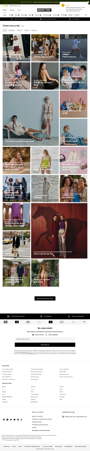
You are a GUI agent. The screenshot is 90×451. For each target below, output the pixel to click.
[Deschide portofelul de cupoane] (67, 10)
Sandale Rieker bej (7, 371)
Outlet (6, 5)
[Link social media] (4, 420)
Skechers (33, 399)
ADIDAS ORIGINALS (7, 397)
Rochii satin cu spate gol (8, 379)
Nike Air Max (63, 371)
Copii (19, 10)
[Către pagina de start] (11, 413)
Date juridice (58, 446)
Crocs (32, 389)
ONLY (61, 389)
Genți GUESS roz (6, 376)
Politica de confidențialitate (32, 446)
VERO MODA (34, 402)
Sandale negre (35, 376)
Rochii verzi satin (64, 374)
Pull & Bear (5, 402)
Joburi (20, 446)
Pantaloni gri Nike (7, 374)
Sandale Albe (34, 379)
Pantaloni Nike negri (36, 374)
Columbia (62, 397)
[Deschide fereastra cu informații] (88, 2)
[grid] (45, 161)
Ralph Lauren (34, 397)
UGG (32, 391)
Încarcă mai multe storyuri (45, 298)
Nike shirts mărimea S (36, 371)
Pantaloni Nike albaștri (37, 369)
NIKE (61, 399)
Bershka (4, 391)
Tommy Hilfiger (35, 394)
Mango (4, 386)
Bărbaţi (12, 10)
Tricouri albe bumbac (7, 369)
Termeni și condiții (47, 446)
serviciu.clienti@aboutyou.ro (29, 353)
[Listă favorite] (81, 10)
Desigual (33, 386)
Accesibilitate (68, 446)
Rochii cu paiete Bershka (66, 376)
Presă (14, 446)
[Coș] (86, 10)
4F (2, 389)
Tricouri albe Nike (64, 369)
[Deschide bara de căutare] (85, 15)
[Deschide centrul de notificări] (76, 10)
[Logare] (71, 10)
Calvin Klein (63, 394)
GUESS (4, 399)
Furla (3, 394)
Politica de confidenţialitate (22, 352)
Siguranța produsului (80, 446)
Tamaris (62, 386)
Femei (5, 10)
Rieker (61, 391)
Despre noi (7, 446)
